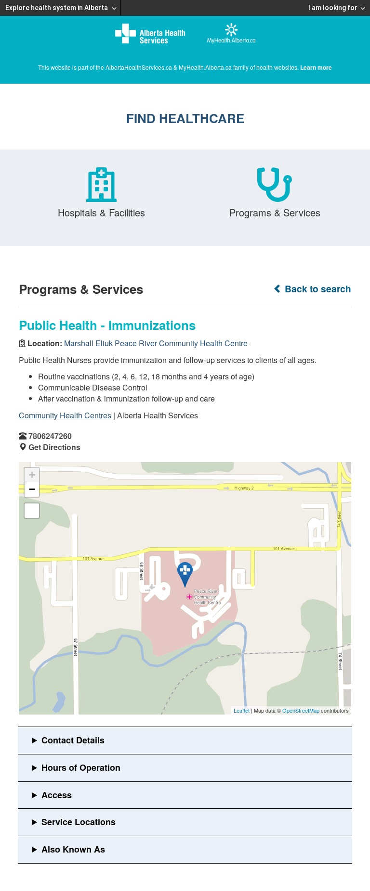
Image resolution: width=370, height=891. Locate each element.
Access (56, 795)
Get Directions (54, 446)
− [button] (32, 489)
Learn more (316, 67)
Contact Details (73, 740)
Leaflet (242, 710)
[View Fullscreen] (32, 510)
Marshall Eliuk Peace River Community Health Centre (156, 343)
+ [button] (32, 475)
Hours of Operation (80, 767)
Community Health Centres (65, 415)
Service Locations (78, 822)
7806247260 (50, 435)
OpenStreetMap (300, 710)
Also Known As (73, 849)
